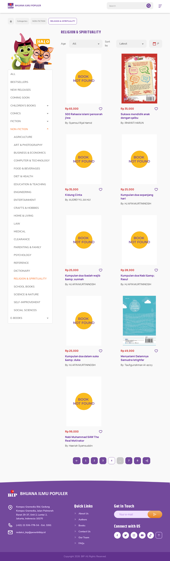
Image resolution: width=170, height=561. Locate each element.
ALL (12, 74)
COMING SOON (20, 97)
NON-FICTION (38, 21)
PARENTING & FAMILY (27, 247)
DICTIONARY (22, 271)
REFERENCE (21, 263)
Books (81, 525)
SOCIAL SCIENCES (25, 310)
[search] (148, 5)
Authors (82, 519)
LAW (17, 224)
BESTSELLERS (19, 82)
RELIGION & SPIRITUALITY (62, 21)
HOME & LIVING (23, 216)
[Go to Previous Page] (77, 460)
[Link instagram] (134, 535)
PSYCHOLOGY (22, 255)
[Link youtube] (142, 535)
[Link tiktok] (150, 535)
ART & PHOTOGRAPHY (28, 145)
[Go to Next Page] (146, 460)
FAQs (81, 543)
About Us (83, 513)
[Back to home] (11, 21)
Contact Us (84, 531)
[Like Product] (100, 109)
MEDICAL (20, 231)
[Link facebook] (117, 535)
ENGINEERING (22, 192)
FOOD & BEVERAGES (27, 168)
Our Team (83, 537)
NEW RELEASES (20, 90)
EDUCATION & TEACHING (30, 184)
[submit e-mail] (155, 514)
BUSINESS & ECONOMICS (30, 153)
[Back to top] (159, 535)
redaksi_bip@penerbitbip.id (30, 532)
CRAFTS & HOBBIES (26, 208)
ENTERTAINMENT (25, 200)
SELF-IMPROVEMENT (27, 302)
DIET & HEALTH (23, 176)
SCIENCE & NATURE (26, 294)
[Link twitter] (125, 535)
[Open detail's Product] (83, 78)
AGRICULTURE (23, 137)
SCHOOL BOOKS (24, 286)
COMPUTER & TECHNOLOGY (32, 160)
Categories (22, 21)
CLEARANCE (22, 239)
